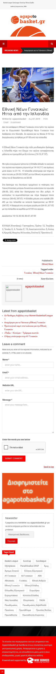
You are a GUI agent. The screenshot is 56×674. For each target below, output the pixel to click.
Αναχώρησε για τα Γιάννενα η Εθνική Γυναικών (24, 322)
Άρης (46, 566)
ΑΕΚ (40, 576)
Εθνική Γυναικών (12, 585)
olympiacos (10, 566)
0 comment (16, 122)
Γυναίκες (28, 273)
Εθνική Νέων (47, 264)
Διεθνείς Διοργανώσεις (16, 6)
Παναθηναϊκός (11, 605)
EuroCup (22, 2)
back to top (49, 467)
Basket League (7, 2)
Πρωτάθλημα (25, 610)
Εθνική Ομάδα (30, 2)
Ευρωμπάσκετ (11, 595)
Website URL (8, 385)
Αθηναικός (9, 580)
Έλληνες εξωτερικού (33, 571)
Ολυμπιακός (28, 600)
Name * (5, 359)
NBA (25, 6)
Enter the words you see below (16, 439)
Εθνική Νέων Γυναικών (43, 273)
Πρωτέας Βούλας (43, 610)
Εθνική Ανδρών (39, 580)
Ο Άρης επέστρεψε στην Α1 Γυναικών (20, 336)
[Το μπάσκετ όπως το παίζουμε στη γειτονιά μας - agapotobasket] (28, 25)
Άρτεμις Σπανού (12, 571)
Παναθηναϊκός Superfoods (34, 605)
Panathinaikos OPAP (29, 566)
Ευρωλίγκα (34, 590)
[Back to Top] (2, 672)
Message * (7, 400)
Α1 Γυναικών (10, 576)
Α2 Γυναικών (27, 576)
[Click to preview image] (28, 85)
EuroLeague (16, 2)
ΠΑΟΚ (42, 600)
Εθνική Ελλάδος (32, 585)
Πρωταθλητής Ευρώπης (33, 615)
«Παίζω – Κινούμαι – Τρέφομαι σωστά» (21, 333)
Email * (5, 372)
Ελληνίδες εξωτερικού (14, 590)
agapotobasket (19, 119)
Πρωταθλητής (11, 615)
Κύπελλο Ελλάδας (31, 595)
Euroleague (41, 561)
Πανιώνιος (9, 610)
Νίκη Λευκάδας (11, 600)
